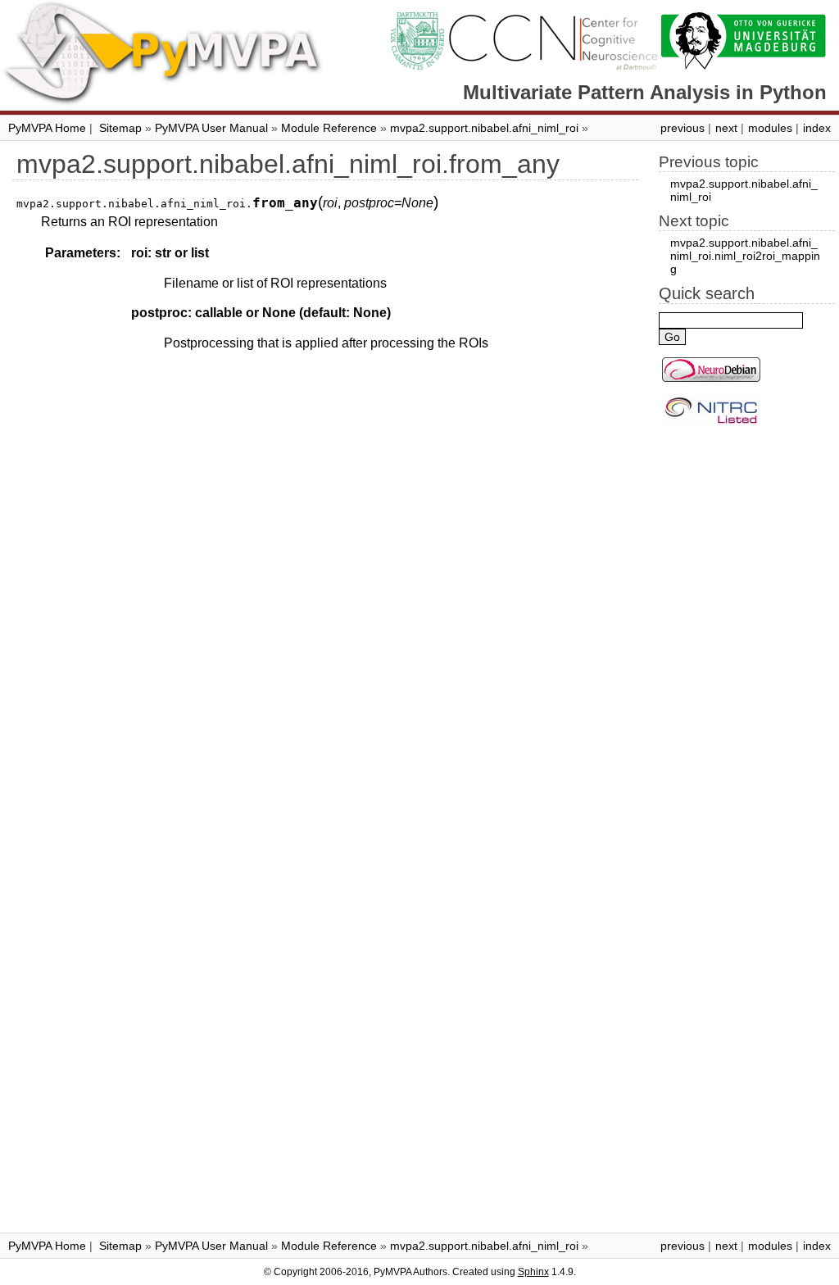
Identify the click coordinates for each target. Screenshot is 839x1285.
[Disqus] (325, 583)
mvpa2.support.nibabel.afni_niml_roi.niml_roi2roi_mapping (745, 255)
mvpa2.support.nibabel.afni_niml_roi (484, 127)
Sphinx (533, 1272)
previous (682, 127)
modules (770, 127)
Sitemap (120, 127)
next (726, 127)
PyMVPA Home (47, 127)
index (817, 127)
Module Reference (329, 127)
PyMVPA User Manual (211, 127)
